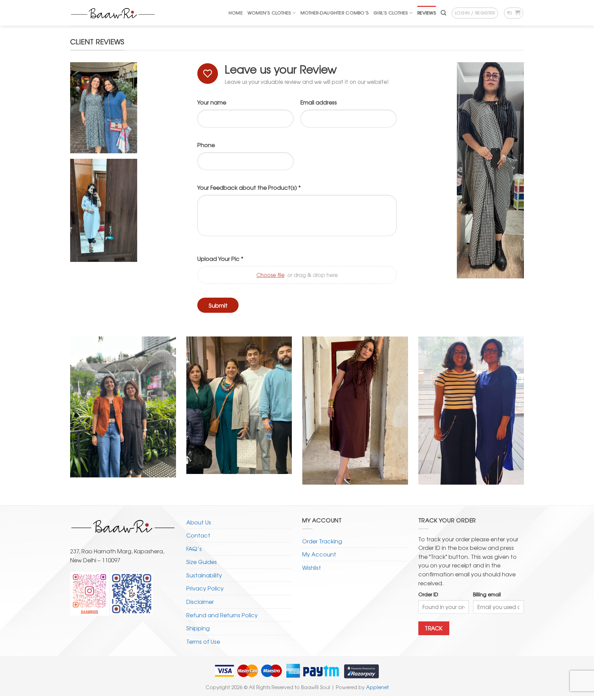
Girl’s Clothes (390, 12)
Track (433, 628)
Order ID (428, 594)
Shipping (198, 628)
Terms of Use (203, 641)
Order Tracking (322, 541)
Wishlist (311, 567)
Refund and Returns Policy (222, 615)
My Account (319, 554)
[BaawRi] (113, 13)
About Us (198, 522)
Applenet (377, 687)
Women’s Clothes (269, 12)
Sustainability (204, 575)
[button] (443, 13)
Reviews (426, 12)
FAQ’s (194, 548)
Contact (198, 535)
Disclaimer (200, 601)
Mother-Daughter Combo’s (334, 12)
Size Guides (201, 561)
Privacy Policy (205, 588)
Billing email (487, 594)
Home (236, 12)
